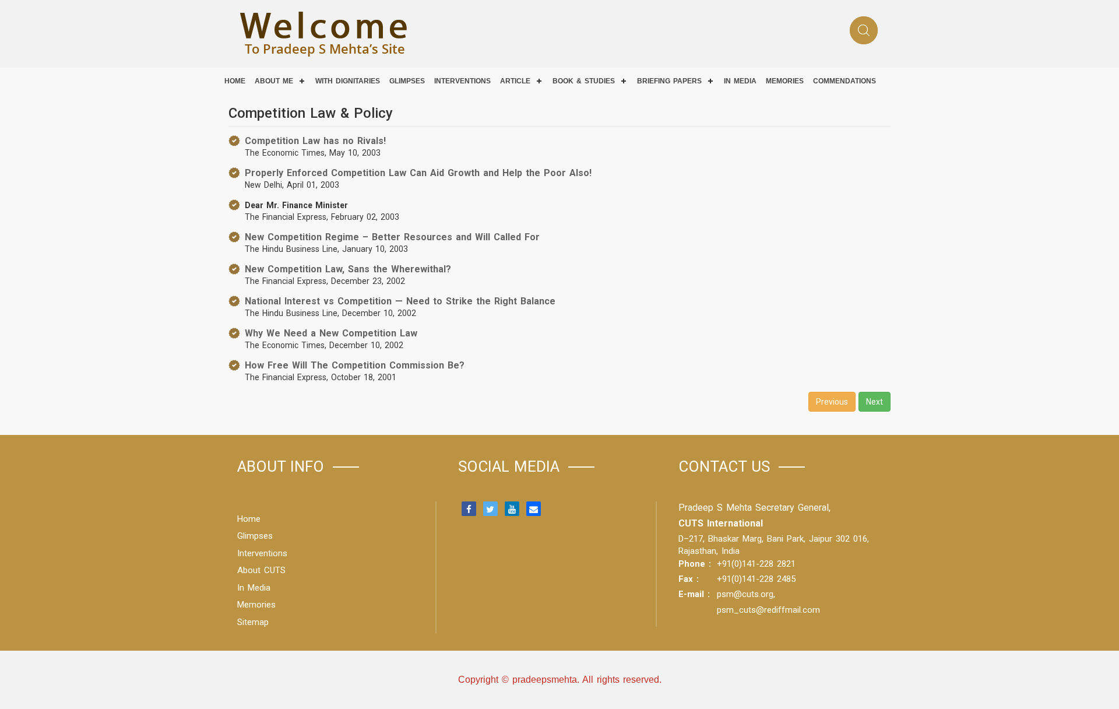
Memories (785, 81)
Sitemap (253, 622)
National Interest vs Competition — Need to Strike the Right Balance (400, 301)
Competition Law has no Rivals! (315, 140)
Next (874, 401)
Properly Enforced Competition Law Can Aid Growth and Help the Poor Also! (418, 172)
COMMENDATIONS (844, 81)
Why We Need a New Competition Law (331, 333)
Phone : (694, 564)
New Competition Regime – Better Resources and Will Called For (392, 237)
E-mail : (694, 594)
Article (515, 81)
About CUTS (261, 570)
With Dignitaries (347, 81)
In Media (253, 587)
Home (234, 81)
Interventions (462, 81)
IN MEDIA (740, 81)
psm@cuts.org (745, 594)
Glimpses (407, 81)
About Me (274, 81)
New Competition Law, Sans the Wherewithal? (348, 269)
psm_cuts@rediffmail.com (768, 610)
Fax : (688, 579)
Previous (832, 401)
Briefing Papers (669, 81)
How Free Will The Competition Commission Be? (355, 365)
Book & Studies (584, 81)
